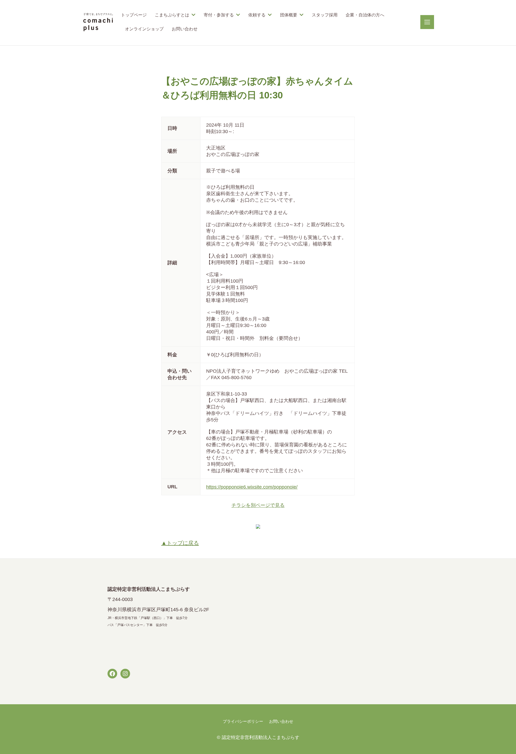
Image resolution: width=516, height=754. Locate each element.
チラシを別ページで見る (258, 505)
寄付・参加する (219, 15)
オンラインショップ (144, 29)
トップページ (134, 15)
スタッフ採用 (325, 15)
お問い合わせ (185, 29)
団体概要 (288, 15)
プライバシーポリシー (243, 721)
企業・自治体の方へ (365, 15)
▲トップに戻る (180, 543)
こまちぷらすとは (172, 15)
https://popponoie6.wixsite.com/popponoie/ (252, 487)
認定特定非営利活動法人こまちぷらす (260, 737)
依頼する (257, 15)
